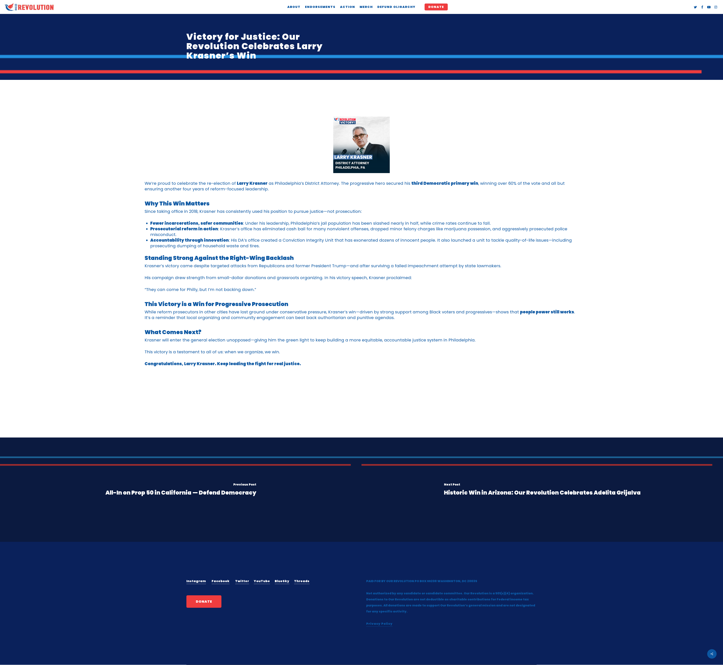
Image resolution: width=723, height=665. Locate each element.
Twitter (242, 581)
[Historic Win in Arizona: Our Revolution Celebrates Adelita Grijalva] (542, 489)
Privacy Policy (379, 623)
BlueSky (282, 581)
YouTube (262, 581)
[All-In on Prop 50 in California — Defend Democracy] (181, 489)
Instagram (196, 581)
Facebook (221, 581)
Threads (302, 581)
